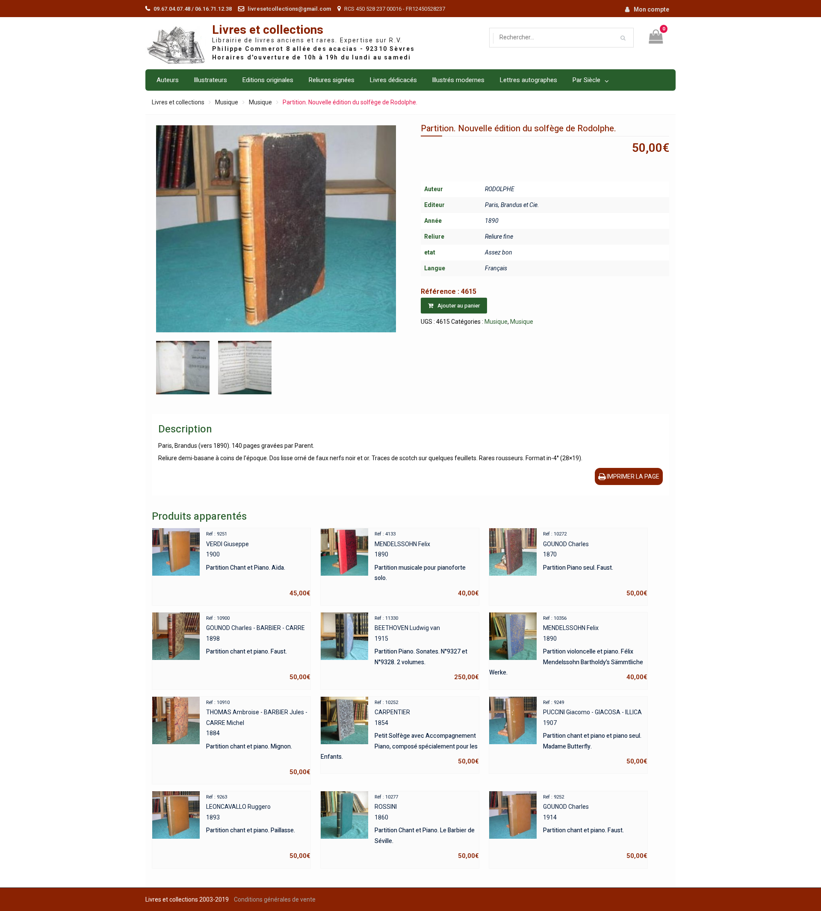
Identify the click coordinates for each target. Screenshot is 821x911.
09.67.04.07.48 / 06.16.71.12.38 (193, 9)
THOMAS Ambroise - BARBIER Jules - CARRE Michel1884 (258, 738)
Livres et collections (267, 30)
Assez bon (498, 252)
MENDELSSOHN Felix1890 (427, 564)
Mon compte (651, 9)
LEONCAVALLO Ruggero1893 (258, 827)
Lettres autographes (528, 80)
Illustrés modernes (458, 80)
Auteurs (168, 80)
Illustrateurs (210, 80)
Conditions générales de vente (275, 899)
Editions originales (267, 80)
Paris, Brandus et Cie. (512, 204)
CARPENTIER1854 (400, 733)
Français (496, 268)
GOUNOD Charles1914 (595, 827)
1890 (492, 220)
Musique (226, 102)
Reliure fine (499, 236)
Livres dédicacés (393, 80)
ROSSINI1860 (427, 827)
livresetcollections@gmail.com (289, 9)
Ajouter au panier (458, 306)
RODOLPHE (499, 189)
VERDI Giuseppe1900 (258, 564)
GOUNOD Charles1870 (595, 564)
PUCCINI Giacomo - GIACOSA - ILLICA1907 (595, 733)
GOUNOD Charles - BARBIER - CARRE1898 (258, 648)
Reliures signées (331, 80)
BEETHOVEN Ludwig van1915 (427, 648)
